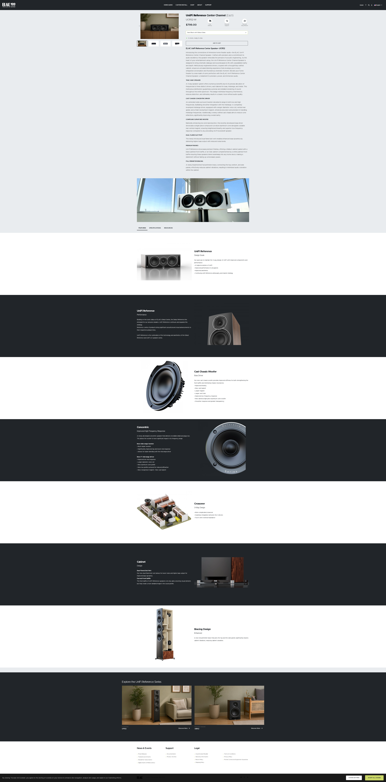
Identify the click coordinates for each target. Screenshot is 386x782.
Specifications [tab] (155, 228)
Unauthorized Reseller (202, 754)
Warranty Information (202, 756)
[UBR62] (229, 705)
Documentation (171, 754)
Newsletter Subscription (145, 759)
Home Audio (168, 5)
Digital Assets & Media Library (146, 762)
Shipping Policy (200, 762)
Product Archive (171, 756)
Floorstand (125, 726)
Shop (192, 5)
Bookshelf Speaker (200, 726)
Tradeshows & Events (144, 757)
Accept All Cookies (374, 777)
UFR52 (124, 729)
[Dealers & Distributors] (365, 5)
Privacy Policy (228, 756)
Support (208, 5)
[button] (378, 5)
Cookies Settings (354, 777)
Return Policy (199, 759)
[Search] (369, 5)
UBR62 (197, 729)
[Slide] (139, 26)
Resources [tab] (168, 228)
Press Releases (142, 754)
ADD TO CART (217, 43)
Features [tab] (142, 228)
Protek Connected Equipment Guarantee (236, 759)
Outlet (361, 5)
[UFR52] (156, 705)
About (199, 5)
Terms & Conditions (230, 754)
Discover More (183, 728)
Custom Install (181, 5)
